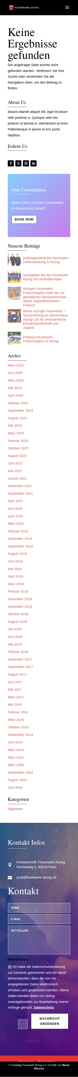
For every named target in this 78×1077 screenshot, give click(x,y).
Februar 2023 (18, 441)
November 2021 (20, 486)
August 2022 (17, 456)
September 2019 (20, 546)
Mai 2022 (15, 471)
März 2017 (16, 697)
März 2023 (16, 433)
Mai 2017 (15, 689)
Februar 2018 (18, 652)
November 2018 (20, 607)
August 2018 (17, 622)
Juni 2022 (15, 463)
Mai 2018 (15, 644)
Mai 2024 (15, 388)
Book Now (24, 219)
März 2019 (16, 584)
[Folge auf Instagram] (26, 163)
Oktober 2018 (18, 614)
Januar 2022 (17, 478)
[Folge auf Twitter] (18, 163)
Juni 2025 (15, 373)
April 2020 (15, 516)
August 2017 (17, 674)
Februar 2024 (18, 403)
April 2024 (15, 395)
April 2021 (15, 501)
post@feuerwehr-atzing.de (37, 877)
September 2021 (20, 493)
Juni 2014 (15, 742)
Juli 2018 (14, 629)
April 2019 (15, 576)
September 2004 (20, 772)
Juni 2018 (15, 637)
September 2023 (20, 410)
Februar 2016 (18, 712)
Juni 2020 (15, 509)
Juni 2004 (15, 787)
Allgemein (15, 809)
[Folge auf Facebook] (11, 163)
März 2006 (16, 765)
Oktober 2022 (18, 448)
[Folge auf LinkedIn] (33, 163)
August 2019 (17, 554)
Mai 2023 (15, 425)
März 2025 (16, 380)
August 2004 (17, 780)
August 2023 (17, 418)
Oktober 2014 (18, 727)
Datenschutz (44, 1007)
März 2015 (16, 720)
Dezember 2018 (20, 599)
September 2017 (20, 667)
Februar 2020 (18, 531)
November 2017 (20, 659)
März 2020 (16, 524)
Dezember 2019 (20, 539)
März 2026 (16, 365)
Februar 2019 (18, 591)
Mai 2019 (15, 569)
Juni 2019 (15, 561)
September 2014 (20, 735)
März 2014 (16, 750)
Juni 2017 (15, 682)
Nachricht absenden (50, 1021)
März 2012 (16, 757)
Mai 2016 (15, 704)
